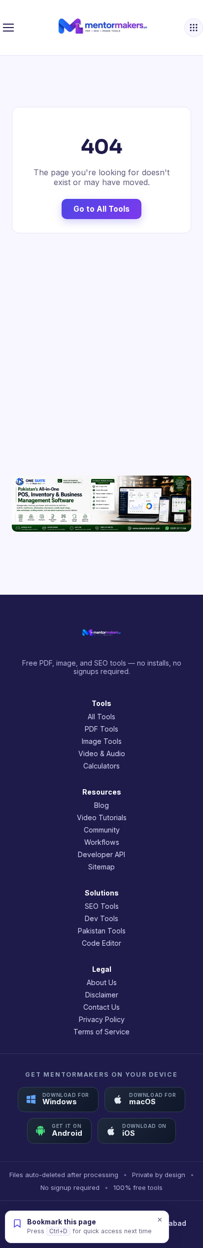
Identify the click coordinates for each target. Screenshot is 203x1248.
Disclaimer (101, 995)
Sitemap (101, 867)
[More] (193, 27)
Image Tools (102, 741)
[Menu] (8, 27)
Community (102, 830)
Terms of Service (101, 1031)
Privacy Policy (102, 1019)
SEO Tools (102, 906)
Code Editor (101, 943)
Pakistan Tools (102, 931)
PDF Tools (101, 729)
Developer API (101, 854)
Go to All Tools (101, 209)
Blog (101, 805)
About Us (102, 982)
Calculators (101, 766)
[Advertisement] (101, 354)
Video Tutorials (102, 817)
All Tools (101, 716)
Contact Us (101, 1007)
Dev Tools (101, 918)
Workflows (101, 842)
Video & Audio (101, 753)
